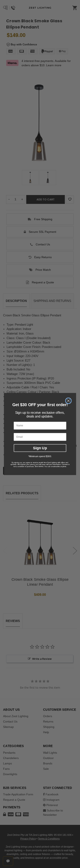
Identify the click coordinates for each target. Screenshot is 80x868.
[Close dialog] (68, 400)
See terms (39, 466)
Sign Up (40, 448)
